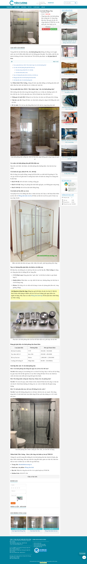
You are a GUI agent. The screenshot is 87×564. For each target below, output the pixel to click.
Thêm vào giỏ (46, 29)
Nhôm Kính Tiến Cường (41, 561)
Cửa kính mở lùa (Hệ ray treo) (21, 72)
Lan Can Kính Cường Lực (69, 24)
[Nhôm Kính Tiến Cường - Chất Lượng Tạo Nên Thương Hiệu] (18, 2)
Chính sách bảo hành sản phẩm (39, 544)
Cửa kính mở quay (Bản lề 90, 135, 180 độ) (24, 70)
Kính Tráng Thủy (69, 124)
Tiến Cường (55, 561)
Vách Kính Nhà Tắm (35, 531)
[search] (75, 3)
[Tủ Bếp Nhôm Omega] (69, 69)
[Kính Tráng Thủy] (69, 118)
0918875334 (51, 2)
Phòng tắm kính (29, 467)
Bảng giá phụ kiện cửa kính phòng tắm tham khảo (25, 77)
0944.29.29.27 (72, 189)
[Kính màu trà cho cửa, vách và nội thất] (69, 155)
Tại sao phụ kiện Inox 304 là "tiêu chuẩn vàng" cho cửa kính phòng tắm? (30, 65)
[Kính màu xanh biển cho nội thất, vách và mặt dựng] (69, 133)
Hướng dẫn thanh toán (38, 546)
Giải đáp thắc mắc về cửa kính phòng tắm (23, 80)
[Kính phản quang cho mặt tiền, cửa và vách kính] (69, 100)
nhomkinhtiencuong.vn (25, 464)
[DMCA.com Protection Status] (43, 562)
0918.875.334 (72, 184)
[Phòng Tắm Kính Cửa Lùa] (51, 525)
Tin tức (30, 7)
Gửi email (72, 185)
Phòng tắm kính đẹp (36, 295)
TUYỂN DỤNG (36, 7)
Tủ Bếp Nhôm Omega (69, 74)
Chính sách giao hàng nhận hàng (40, 545)
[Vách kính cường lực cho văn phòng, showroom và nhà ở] (69, 38)
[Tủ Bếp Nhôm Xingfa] (69, 166)
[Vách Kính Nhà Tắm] (35, 526)
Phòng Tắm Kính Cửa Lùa (51, 531)
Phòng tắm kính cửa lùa (25, 196)
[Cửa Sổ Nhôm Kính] (69, 52)
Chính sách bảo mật (37, 543)
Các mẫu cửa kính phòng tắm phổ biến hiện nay (24, 67)
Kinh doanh (72, 183)
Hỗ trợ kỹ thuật (73, 188)
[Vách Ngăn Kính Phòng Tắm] (18, 524)
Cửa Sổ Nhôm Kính (69, 57)
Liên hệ (43, 7)
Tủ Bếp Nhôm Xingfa (69, 173)
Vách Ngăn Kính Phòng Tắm (18, 531)
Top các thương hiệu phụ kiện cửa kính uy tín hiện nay (26, 75)
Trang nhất (9, 7)
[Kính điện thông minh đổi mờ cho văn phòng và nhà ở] (69, 84)
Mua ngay (54, 29)
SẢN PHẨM (23, 7)
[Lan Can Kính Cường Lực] (69, 22)
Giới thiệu (16, 7)
